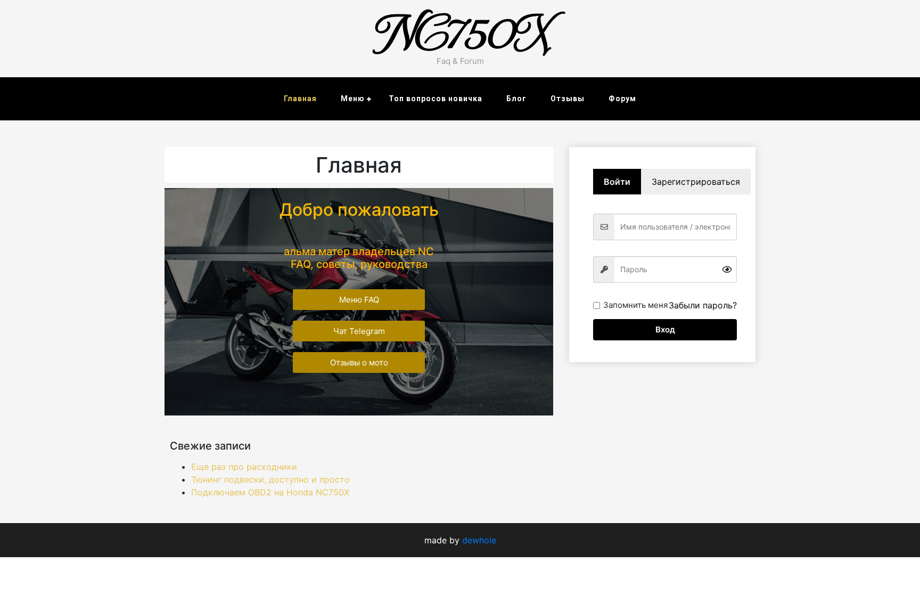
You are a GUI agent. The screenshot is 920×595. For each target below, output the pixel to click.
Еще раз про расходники (244, 466)
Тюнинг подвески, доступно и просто (270, 479)
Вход (665, 329)
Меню (353, 98)
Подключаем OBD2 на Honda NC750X (270, 492)
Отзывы (568, 98)
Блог (516, 98)
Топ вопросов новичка (435, 98)
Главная (300, 98)
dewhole (479, 540)
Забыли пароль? (703, 305)
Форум (622, 98)
